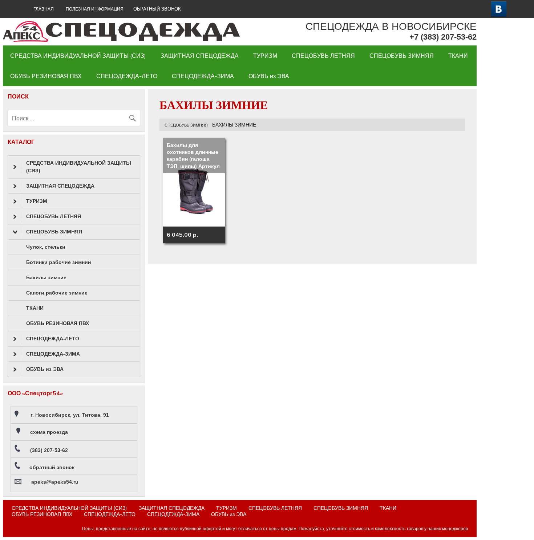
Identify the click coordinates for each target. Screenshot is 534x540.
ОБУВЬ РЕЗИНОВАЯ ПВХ (46, 76)
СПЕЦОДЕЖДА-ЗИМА (203, 76)
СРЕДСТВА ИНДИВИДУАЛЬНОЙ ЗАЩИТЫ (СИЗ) (78, 55)
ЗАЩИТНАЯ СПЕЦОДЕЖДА (200, 55)
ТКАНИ (458, 55)
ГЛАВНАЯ (43, 9)
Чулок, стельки (45, 247)
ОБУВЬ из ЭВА (268, 76)
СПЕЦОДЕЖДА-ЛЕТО (126, 76)
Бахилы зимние (46, 277)
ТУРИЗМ (265, 55)
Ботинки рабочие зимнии (58, 262)
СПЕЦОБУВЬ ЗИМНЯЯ (401, 55)
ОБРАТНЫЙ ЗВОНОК (157, 9)
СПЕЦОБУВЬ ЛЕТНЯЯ (323, 55)
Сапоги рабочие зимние (57, 293)
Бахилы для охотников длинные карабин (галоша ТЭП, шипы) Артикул (193, 155)
